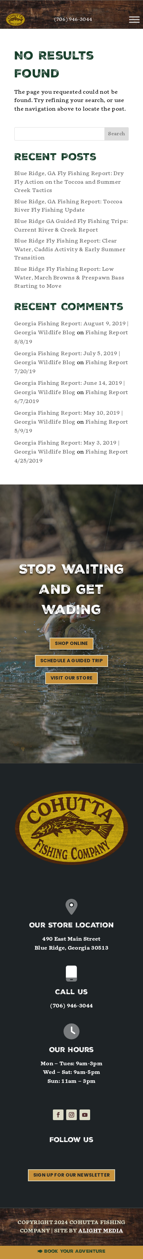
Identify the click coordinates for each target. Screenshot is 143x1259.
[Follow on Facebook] (58, 1114)
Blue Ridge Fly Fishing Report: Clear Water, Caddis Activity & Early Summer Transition (69, 249)
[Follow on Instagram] (71, 1114)
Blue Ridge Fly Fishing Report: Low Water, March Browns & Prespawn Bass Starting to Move (69, 277)
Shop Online (71, 643)
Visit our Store (72, 678)
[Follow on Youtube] (84, 1114)
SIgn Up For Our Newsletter (71, 1175)
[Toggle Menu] (134, 19)
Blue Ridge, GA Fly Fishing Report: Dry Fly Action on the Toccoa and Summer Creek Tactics (69, 182)
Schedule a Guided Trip (71, 660)
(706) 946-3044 (73, 19)
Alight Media (100, 1230)
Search (116, 134)
